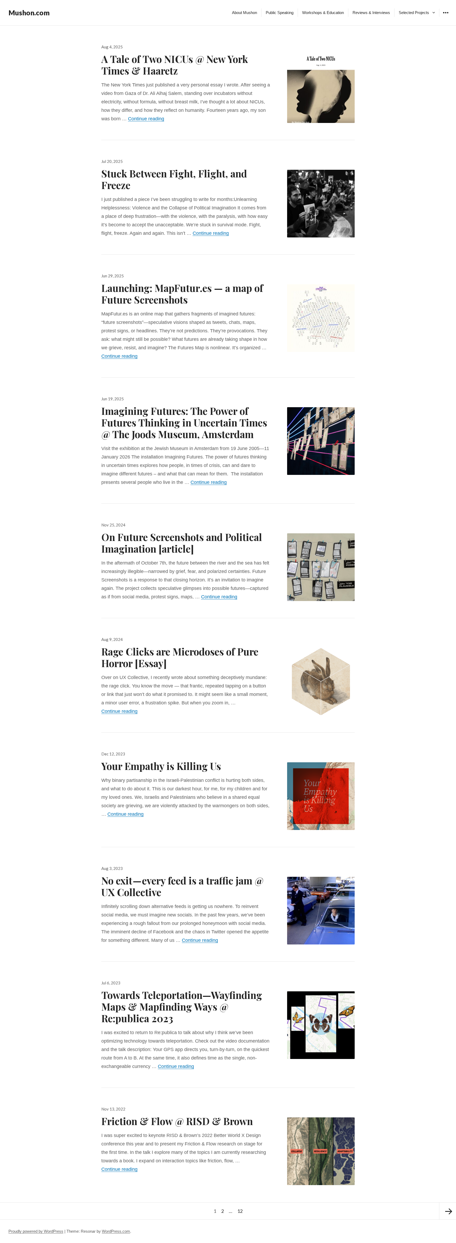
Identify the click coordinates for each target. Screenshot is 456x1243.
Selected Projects (414, 12)
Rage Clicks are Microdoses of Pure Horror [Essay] (179, 657)
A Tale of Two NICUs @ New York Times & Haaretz (174, 64)
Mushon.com (29, 12)
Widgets (445, 16)
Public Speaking (279, 12)
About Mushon (244, 12)
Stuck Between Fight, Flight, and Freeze (174, 179)
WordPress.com (116, 1231)
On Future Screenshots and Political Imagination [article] (181, 542)
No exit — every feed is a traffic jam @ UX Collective (182, 886)
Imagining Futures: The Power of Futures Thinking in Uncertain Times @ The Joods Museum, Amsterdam (184, 422)
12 (241, 1211)
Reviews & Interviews (371, 12)
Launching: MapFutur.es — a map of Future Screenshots (182, 293)
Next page (447, 1211)
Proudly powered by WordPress (35, 1231)
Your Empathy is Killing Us (161, 765)
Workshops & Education (323, 12)
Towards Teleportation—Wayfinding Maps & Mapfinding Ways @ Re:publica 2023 (181, 1006)
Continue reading (146, 118)
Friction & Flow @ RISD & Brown (177, 1120)
